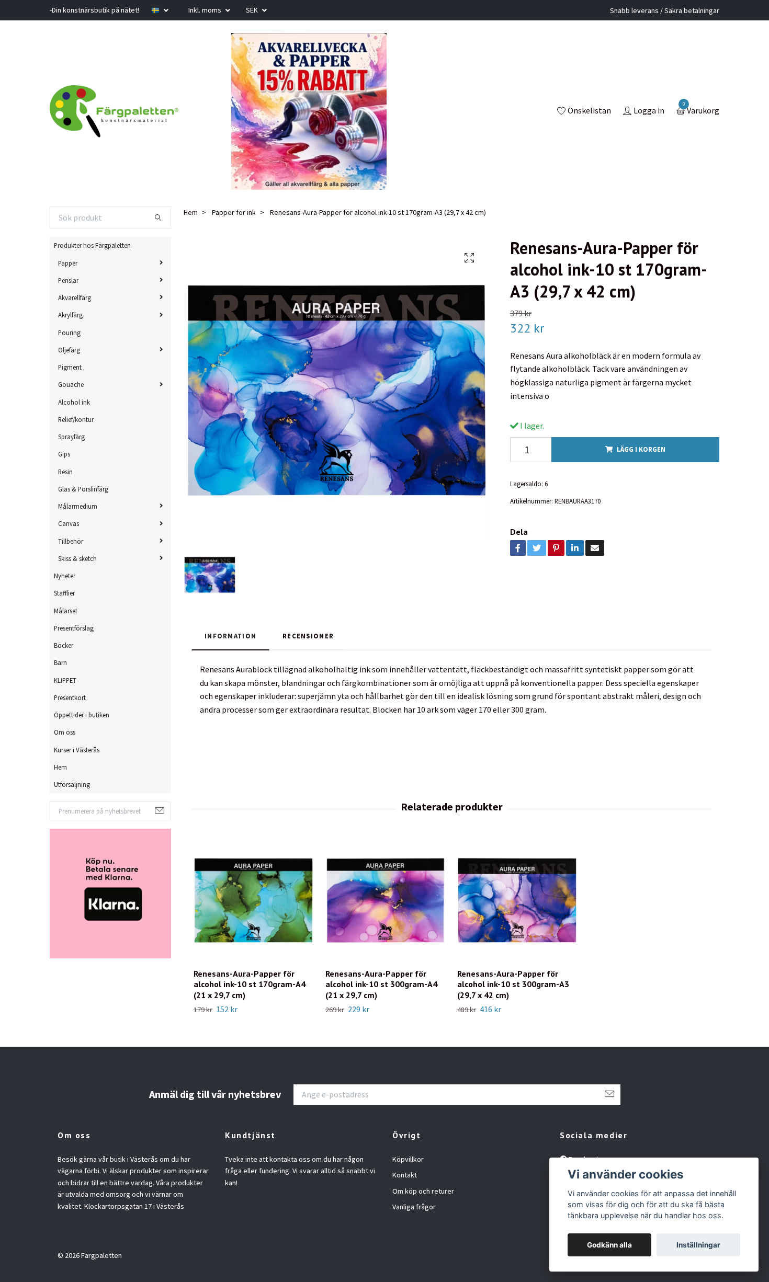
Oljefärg (69, 350)
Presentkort (70, 697)
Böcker (63, 645)
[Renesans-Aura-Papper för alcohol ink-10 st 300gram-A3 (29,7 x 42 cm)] (517, 900)
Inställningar (698, 1245)
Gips (64, 454)
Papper (67, 263)
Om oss (64, 732)
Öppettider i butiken (81, 715)
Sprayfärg (71, 436)
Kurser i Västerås (76, 750)
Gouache (71, 384)
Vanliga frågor (414, 1206)
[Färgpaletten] (114, 111)
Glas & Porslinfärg (83, 489)
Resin (65, 471)
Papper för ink (234, 212)
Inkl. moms (205, 10)
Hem (60, 767)
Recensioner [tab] (308, 636)
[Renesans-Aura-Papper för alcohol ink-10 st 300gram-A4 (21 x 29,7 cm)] (385, 900)
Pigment (70, 367)
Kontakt (404, 1175)
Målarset (65, 610)
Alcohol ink (74, 402)
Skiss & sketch (77, 558)
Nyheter (64, 575)
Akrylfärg (70, 315)
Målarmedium (77, 506)
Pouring (69, 332)
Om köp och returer (423, 1191)
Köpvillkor (408, 1159)
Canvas (68, 523)
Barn (60, 662)
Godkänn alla (609, 1245)
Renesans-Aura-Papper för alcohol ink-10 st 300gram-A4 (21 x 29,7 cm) (381, 984)
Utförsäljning (72, 784)
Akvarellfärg (74, 297)
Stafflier (64, 593)
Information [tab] (230, 636)
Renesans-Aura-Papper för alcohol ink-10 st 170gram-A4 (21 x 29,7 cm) (250, 984)
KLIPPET (65, 680)
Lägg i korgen (641, 449)
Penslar (68, 280)
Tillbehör (70, 541)
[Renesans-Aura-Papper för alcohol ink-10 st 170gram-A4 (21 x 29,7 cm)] (253, 900)
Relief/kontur (76, 419)
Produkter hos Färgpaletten (92, 245)
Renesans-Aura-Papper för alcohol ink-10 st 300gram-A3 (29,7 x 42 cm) (513, 984)
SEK (252, 10)
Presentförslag (74, 628)
